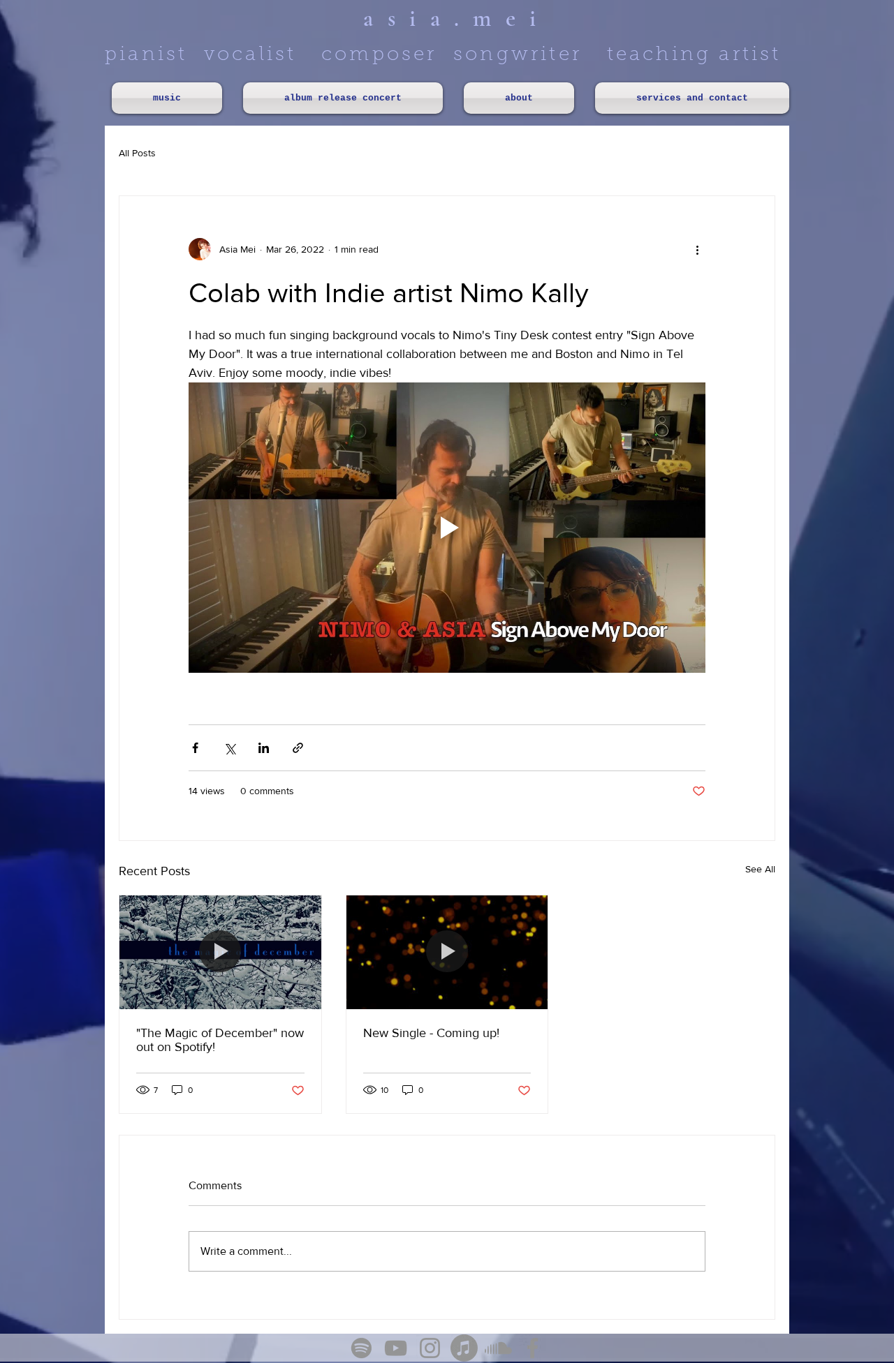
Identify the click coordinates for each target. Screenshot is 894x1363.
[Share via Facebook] (195, 747)
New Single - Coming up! (431, 1033)
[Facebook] (532, 1348)
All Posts (137, 152)
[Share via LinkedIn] (263, 747)
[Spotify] (361, 1348)
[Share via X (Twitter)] (229, 747)
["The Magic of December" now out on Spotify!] (220, 951)
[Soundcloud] (498, 1348)
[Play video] (447, 527)
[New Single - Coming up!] (447, 951)
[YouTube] (395, 1348)
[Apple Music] (464, 1348)
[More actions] (697, 249)
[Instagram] (430, 1348)
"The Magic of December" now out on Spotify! (220, 1040)
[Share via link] (298, 747)
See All (760, 868)
